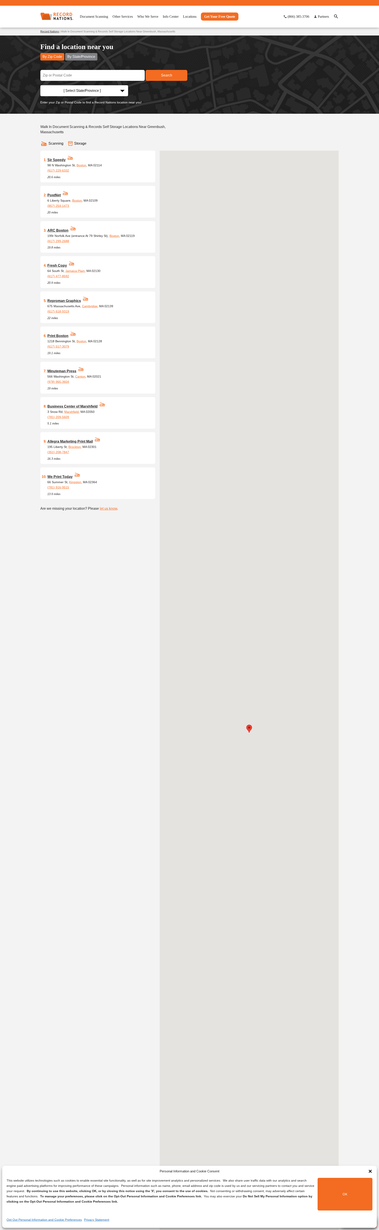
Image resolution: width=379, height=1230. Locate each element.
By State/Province (81, 57)
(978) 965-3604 (58, 381)
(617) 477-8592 (58, 276)
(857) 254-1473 (58, 206)
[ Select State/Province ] (82, 90)
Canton (80, 376)
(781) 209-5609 (58, 417)
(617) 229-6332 (58, 170)
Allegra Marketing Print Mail (70, 441)
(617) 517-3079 (58, 346)
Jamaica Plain (75, 271)
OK (345, 1194)
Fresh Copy (57, 265)
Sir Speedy (56, 160)
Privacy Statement (96, 1219)
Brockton (74, 447)
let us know (108, 508)
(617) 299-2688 (58, 241)
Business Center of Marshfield (72, 406)
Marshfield (71, 412)
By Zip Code (52, 57)
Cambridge (89, 306)
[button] (370, 1171)
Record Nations (49, 31)
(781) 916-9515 (58, 487)
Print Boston (57, 336)
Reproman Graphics (64, 301)
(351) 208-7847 (58, 452)
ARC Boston (57, 230)
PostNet (54, 195)
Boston (81, 165)
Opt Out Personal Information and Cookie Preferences (44, 1219)
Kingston (75, 482)
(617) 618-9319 (58, 311)
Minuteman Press (61, 371)
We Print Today (60, 477)
